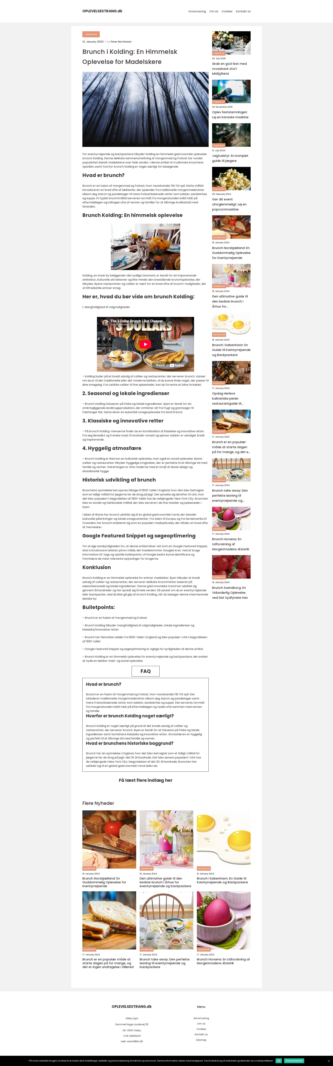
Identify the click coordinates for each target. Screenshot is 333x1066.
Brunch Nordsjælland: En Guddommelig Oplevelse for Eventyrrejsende (231, 253)
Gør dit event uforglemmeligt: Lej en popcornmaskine (229, 204)
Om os (213, 11)
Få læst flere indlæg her (145, 780)
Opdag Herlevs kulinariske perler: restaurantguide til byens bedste (226, 398)
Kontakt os (243, 11)
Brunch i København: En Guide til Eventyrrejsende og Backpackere (231, 350)
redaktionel (91, 34)
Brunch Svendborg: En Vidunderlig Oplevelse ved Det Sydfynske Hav (230, 593)
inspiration (218, 53)
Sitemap (201, 1040)
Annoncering (197, 11)
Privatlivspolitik (294, 1060)
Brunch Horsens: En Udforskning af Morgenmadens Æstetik (230, 544)
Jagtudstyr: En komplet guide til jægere (230, 158)
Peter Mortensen (121, 41)
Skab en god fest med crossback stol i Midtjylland (229, 68)
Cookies (227, 11)
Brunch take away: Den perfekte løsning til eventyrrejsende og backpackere (230, 495)
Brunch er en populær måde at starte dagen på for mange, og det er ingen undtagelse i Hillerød (231, 447)
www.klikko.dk (135, 1041)
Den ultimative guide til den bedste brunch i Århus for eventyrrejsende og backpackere (230, 301)
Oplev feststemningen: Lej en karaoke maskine (230, 114)
